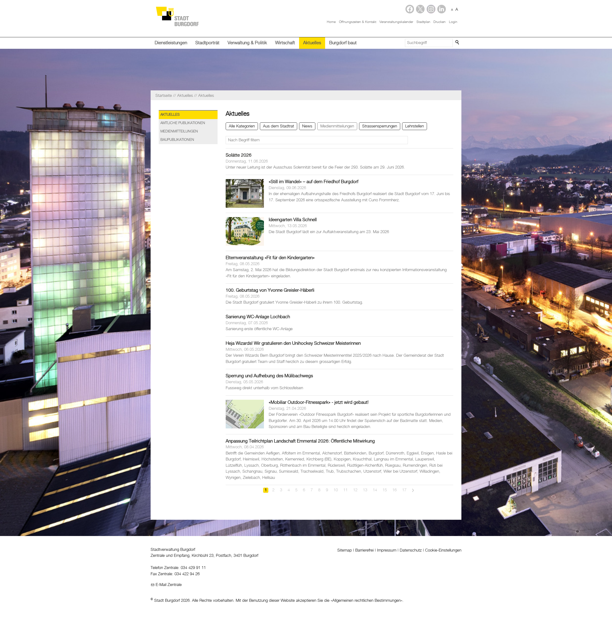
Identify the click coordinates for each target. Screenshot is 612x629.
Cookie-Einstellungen (443, 550)
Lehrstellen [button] (414, 126)
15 (384, 490)
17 (404, 490)
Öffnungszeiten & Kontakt (357, 22)
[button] (441, 9)
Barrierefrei (364, 550)
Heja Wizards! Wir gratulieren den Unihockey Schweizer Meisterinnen (293, 343)
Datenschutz (411, 550)
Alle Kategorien (242, 126)
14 (375, 490)
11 (345, 490)
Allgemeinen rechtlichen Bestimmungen (366, 600)
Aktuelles (312, 43)
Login (453, 22)
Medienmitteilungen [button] (337, 126)
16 (394, 490)
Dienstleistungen (171, 43)
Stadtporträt (207, 43)
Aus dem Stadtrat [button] (278, 126)
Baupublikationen (177, 140)
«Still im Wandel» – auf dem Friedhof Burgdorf (313, 182)
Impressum (386, 550)
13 (365, 490)
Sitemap (344, 550)
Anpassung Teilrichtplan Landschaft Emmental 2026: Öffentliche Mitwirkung (300, 441)
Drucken (439, 22)
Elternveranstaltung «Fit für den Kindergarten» (270, 258)
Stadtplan (423, 22)
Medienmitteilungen (179, 131)
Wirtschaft (285, 43)
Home (331, 22)
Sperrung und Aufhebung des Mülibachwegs (269, 376)
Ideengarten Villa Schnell (293, 220)
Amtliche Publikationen (182, 123)
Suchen (457, 42)
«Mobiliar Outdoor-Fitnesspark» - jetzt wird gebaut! (319, 402)
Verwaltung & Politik (247, 43)
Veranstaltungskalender (396, 22)
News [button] (307, 126)
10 (335, 490)
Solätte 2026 (238, 155)
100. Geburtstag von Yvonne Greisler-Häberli (270, 290)
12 (355, 490)
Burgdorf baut (343, 43)
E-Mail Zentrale (169, 585)
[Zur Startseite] (177, 16)
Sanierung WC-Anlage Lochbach (258, 317)
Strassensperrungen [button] (379, 126)
